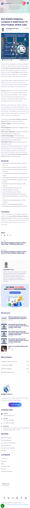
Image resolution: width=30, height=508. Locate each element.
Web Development (6, 440)
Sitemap (3, 469)
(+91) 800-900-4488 (8, 420)
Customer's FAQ (5, 466)
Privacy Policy (17, 504)
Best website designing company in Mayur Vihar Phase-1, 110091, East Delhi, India (13, 243)
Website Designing (15, 369)
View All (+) (4, 450)
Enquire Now (14, 404)
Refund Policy (10, 504)
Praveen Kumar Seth (6, 471)
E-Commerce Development (8, 443)
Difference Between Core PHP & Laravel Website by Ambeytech (17, 317)
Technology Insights (15, 365)
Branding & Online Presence (15, 361)
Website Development (15, 372)
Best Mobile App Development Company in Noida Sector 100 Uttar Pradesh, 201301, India (18, 333)
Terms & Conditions (24, 504)
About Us (3, 461)
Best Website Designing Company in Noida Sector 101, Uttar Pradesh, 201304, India (13, 252)
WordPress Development (8, 448)
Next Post (4, 250)
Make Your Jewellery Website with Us (18, 347)
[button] (28, 3)
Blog (2, 464)
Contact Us (4, 458)
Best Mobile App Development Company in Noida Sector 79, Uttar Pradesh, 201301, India (18, 340)
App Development (6, 445)
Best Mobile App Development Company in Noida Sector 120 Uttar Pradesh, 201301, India (18, 326)
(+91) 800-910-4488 (8, 423)
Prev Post (3, 241)
